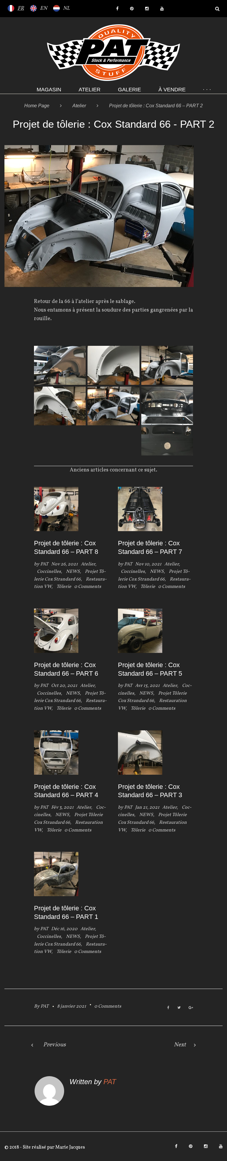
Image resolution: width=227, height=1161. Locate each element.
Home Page (36, 105)
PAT (44, 564)
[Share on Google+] (191, 1008)
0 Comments (107, 1006)
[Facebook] (117, 8)
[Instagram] (147, 8)
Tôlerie (63, 586)
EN (43, 8)
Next (180, 1045)
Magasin (49, 90)
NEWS (73, 571)
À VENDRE (172, 90)
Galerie (129, 90)
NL (66, 8)
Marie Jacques (69, 1147)
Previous (54, 1045)
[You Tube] (162, 8)
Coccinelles (49, 571)
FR (20, 8)
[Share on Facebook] (168, 1008)
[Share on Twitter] (179, 1008)
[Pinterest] (132, 8)
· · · (207, 90)
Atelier (89, 90)
